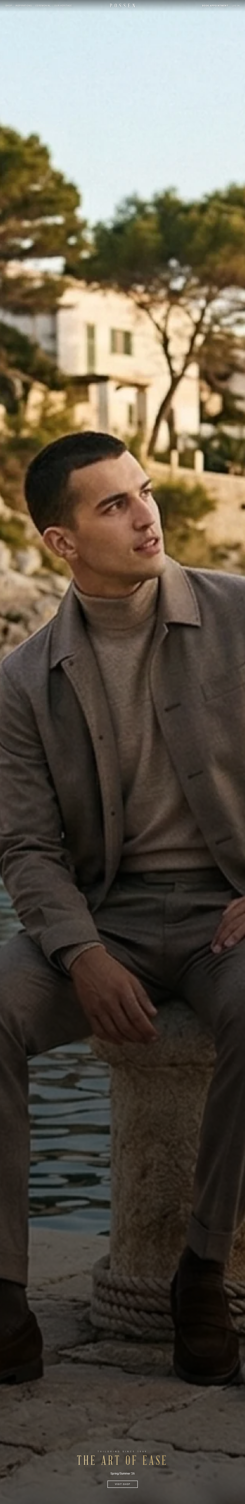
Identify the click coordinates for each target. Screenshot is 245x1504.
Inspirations (23, 5)
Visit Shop (122, 1484)
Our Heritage (63, 5)
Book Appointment (215, 5)
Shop (8, 5)
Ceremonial (43, 5)
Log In (236, 6)
